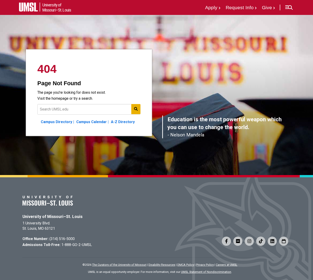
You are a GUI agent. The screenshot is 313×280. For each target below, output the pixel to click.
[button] (289, 7)
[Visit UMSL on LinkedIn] (272, 241)
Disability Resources (161, 264)
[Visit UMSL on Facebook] (226, 241)
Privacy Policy (205, 264)
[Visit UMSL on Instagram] (249, 241)
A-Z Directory (123, 122)
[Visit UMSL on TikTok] (260, 241)
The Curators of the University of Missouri (119, 264)
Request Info (240, 7)
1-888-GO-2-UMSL (76, 245)
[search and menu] (135, 109)
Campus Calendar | (92, 122)
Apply (211, 7)
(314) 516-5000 (62, 239)
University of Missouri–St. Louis (52, 216)
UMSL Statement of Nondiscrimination (206, 272)
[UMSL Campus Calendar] (283, 241)
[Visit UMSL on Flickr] (237, 241)
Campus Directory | (57, 122)
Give (267, 7)
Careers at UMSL (226, 264)
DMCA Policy (185, 264)
